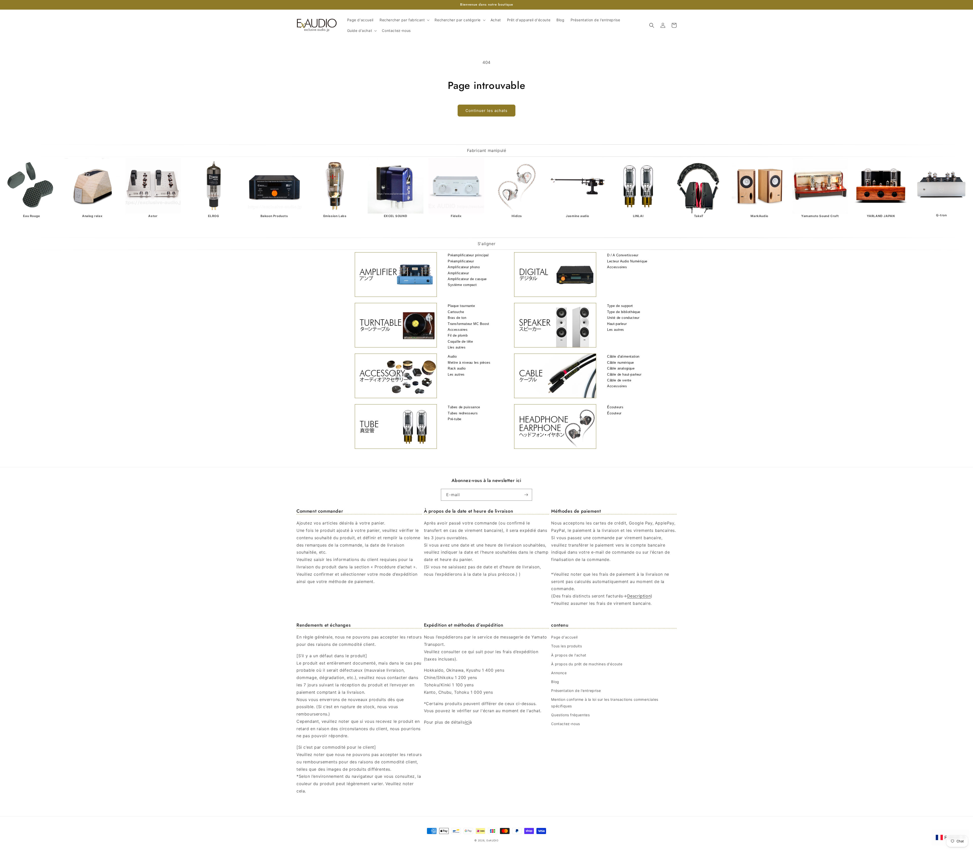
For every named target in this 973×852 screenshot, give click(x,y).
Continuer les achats (486, 110)
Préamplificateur (461, 261)
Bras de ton (457, 318)
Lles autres (457, 347)
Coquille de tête (460, 341)
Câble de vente (619, 380)
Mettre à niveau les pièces (469, 362)
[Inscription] (526, 495)
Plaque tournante (461, 306)
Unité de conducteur (623, 318)
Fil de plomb (457, 335)
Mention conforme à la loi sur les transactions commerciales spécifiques (604, 702)
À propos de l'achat (568, 655)
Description (639, 595)
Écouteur (614, 413)
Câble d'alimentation (623, 356)
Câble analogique (621, 368)
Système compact (462, 285)
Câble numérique (620, 362)
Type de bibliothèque (623, 312)
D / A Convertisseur (622, 255)
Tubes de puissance (464, 407)
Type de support (620, 306)
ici (467, 722)
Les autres (615, 330)
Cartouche (456, 312)
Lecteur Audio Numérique (627, 261)
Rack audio (457, 368)
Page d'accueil (564, 637)
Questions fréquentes (570, 715)
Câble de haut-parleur (624, 374)
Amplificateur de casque (467, 279)
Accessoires (617, 267)
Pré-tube (454, 419)
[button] (404, 20)
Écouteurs (615, 407)
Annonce (559, 673)
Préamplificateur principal (468, 255)
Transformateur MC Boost (468, 324)
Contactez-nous (565, 724)
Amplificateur (458, 273)
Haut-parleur (617, 324)
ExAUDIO (492, 840)
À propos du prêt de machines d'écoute (586, 664)
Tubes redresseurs (463, 413)
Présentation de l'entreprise (576, 690)
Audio (452, 356)
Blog (555, 682)
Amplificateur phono (464, 267)
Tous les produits (566, 646)
